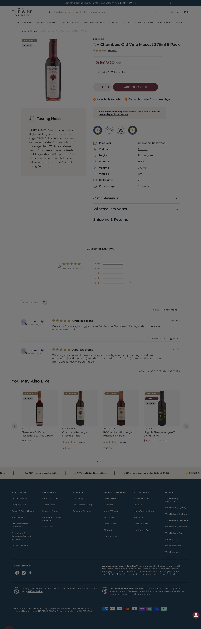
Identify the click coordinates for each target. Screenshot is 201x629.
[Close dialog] (15, 276)
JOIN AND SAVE (129, 342)
